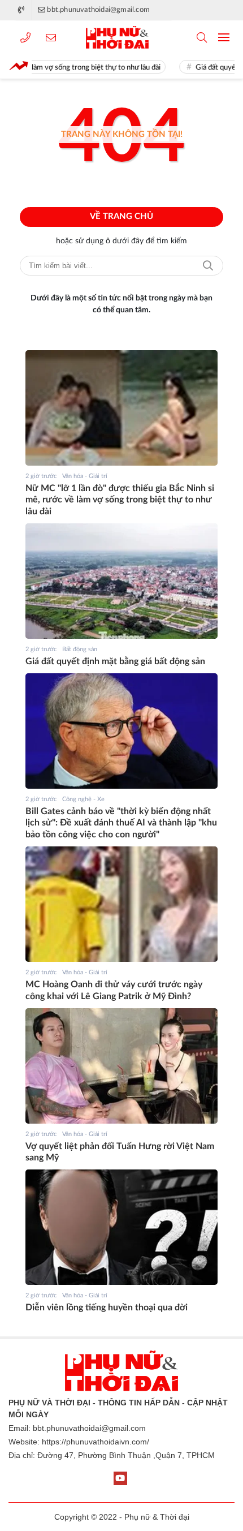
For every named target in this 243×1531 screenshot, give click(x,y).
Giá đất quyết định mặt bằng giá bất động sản (115, 661)
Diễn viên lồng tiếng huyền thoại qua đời (106, 1307)
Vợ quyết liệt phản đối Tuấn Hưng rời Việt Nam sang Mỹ (119, 1152)
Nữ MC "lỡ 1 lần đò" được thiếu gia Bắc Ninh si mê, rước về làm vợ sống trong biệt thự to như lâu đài (119, 500)
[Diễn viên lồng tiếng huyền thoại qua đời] (121, 1227)
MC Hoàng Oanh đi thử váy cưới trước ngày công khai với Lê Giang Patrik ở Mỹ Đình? (113, 990)
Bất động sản (79, 649)
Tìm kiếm (208, 266)
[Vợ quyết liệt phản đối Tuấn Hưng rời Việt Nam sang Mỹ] (121, 1066)
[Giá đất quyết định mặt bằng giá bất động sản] (121, 581)
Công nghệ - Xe (83, 799)
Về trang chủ (121, 216)
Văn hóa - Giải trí (84, 476)
